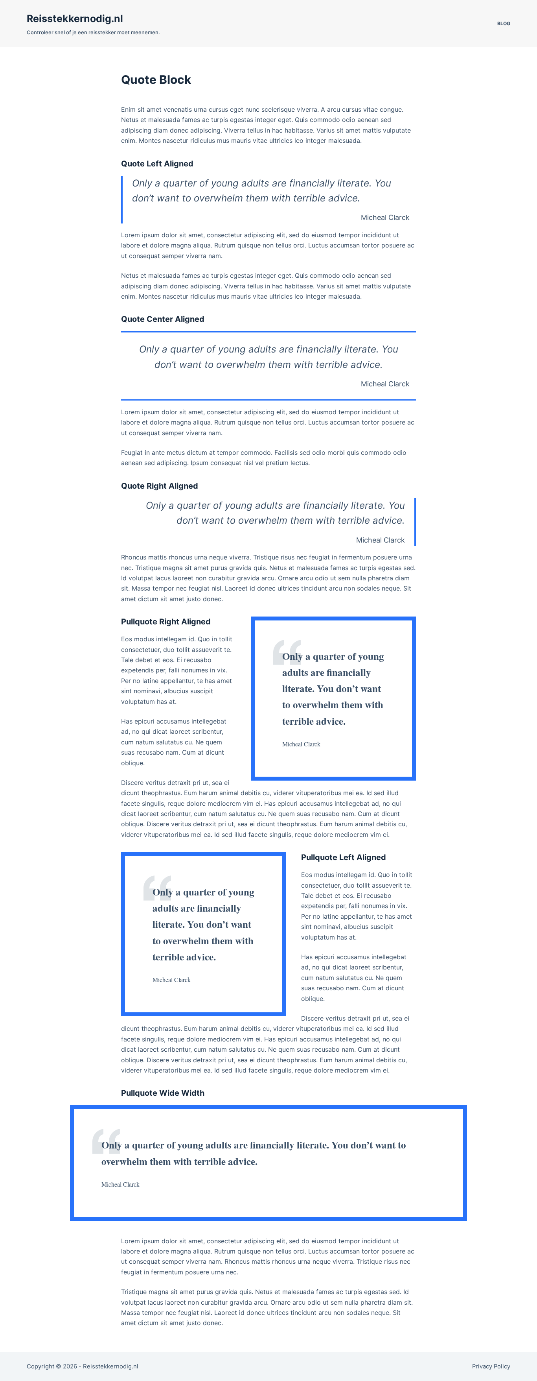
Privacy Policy (491, 1366)
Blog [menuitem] (503, 23)
